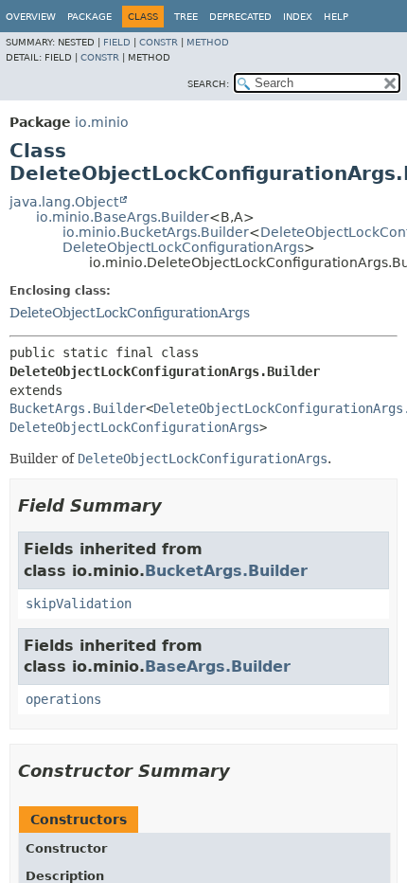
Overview (31, 16)
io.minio (102, 122)
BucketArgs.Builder (77, 408)
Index (297, 16)
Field (117, 42)
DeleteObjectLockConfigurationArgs (183, 247)
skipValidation (79, 603)
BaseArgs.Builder (218, 667)
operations (63, 699)
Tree (186, 16)
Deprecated (240, 16)
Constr (158, 42)
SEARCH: (208, 84)
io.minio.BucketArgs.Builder (155, 232)
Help (336, 16)
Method (207, 42)
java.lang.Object (63, 201)
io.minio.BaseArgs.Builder (122, 217)
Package (89, 16)
